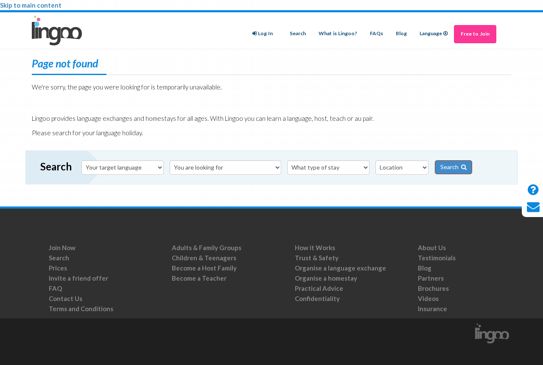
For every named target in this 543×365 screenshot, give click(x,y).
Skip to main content (31, 5)
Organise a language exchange (340, 268)
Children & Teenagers (204, 258)
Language (431, 33)
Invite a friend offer (78, 278)
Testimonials (437, 258)
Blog (401, 33)
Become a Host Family (204, 268)
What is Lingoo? (338, 33)
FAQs (376, 33)
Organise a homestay (326, 278)
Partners (431, 278)
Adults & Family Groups (206, 247)
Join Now (62, 247)
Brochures (433, 288)
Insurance (432, 308)
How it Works (315, 247)
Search (298, 33)
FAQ (55, 288)
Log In (265, 33)
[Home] (60, 30)
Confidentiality (317, 298)
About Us (432, 247)
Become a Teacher (199, 278)
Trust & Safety (317, 258)
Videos (428, 298)
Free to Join (475, 33)
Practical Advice (319, 288)
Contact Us (65, 298)
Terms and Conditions (82, 308)
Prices (58, 268)
